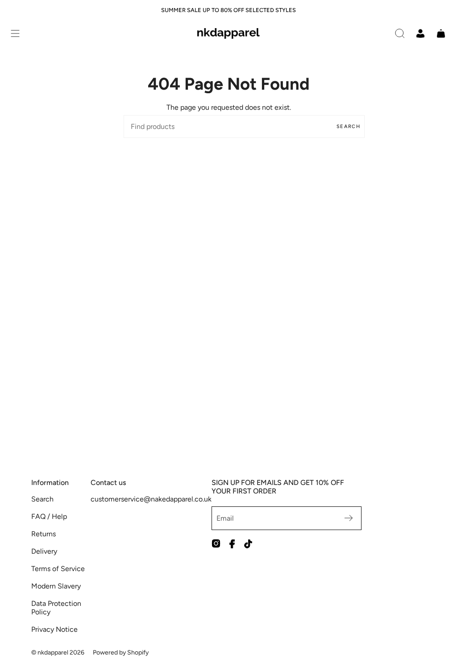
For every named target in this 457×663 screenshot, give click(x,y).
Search (348, 126)
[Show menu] (15, 33)
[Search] (400, 33)
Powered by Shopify (121, 652)
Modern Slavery (56, 586)
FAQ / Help (49, 516)
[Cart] (441, 33)
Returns (43, 534)
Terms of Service (58, 568)
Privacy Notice (54, 629)
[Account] (420, 33)
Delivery (44, 551)
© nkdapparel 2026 (57, 652)
